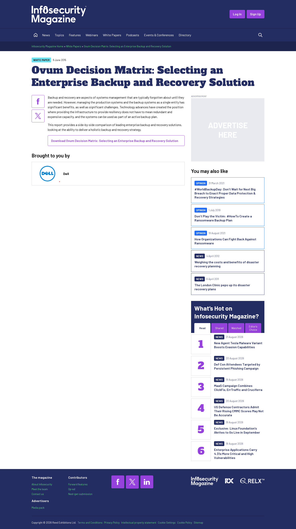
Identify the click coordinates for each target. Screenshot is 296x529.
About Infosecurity (42, 484)
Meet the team (40, 489)
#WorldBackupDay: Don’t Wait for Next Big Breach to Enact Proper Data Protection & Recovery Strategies (225, 193)
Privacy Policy (112, 522)
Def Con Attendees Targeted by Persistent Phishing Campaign (237, 366)
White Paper (41, 60)
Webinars (92, 35)
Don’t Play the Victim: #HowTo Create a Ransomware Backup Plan (223, 218)
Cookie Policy (184, 522)
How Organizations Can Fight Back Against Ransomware (225, 241)
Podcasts (132, 35)
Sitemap (198, 522)
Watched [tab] (236, 328)
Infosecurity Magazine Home (47, 46)
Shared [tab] (219, 328)
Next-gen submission (80, 494)
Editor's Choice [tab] (253, 328)
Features (75, 35)
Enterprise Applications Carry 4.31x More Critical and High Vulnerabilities (235, 454)
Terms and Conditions (90, 522)
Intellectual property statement (138, 522)
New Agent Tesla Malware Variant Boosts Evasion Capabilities (238, 345)
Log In (237, 14)
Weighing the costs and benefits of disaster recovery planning (227, 264)
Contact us (38, 494)
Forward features (78, 484)
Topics (59, 35)
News (46, 35)
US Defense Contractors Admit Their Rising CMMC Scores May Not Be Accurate (239, 411)
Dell (66, 174)
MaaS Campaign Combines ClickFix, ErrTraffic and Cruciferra (238, 388)
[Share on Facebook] (38, 101)
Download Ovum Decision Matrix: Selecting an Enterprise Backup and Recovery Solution (114, 141)
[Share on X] (38, 116)
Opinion (200, 183)
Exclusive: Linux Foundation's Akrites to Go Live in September (237, 430)
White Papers (112, 35)
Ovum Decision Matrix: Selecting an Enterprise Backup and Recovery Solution (127, 46)
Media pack (38, 507)
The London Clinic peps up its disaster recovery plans (222, 287)
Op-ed (71, 489)
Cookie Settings (167, 522)
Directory (185, 35)
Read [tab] (202, 328)
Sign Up (255, 14)
